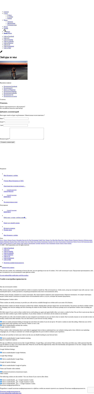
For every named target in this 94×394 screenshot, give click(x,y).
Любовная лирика (88, 240)
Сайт (1, 125)
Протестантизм (62, 241)
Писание (39, 241)
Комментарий (5, 139)
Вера (30, 240)
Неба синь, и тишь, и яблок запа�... (15, 217)
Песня (35, 241)
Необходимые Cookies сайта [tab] (9, 299)
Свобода (5, 243)
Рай (82, 241)
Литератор (75, 240)
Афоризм (9, 240)
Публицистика (69, 241)
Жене (56, 240)
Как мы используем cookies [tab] (8, 287)
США (1, 243)
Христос (62, 243)
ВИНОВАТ (7, 197)
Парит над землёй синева (12, 223)
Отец (29, 241)
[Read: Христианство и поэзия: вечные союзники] (5, 184)
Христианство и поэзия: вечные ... (14, 186)
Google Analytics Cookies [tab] (7, 327)
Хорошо (58, 243)
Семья (14, 243)
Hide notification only (15, 275)
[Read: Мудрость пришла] (5, 226)
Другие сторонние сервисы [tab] (8, 340)
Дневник (48, 240)
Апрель (5, 240)
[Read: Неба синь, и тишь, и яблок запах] (5, 215)
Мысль (16, 241)
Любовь (2, 241)
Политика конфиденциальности (10, 391)
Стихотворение (31, 243)
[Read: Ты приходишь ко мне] (5, 200)
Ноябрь (22, 241)
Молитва (12, 241)
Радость (79, 241)
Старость (26, 243)
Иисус (63, 240)
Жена (54, 240)
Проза (57, 241)
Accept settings (4, 275)
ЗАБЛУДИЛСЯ (8, 191)
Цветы (65, 243)
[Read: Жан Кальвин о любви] (5, 174)
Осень (26, 241)
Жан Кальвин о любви (11, 175)
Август (1, 240)
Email (2, 122)
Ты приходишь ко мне (10, 202)
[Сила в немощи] (14, 8)
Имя (2, 118)
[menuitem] (49, 12)
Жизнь (59, 240)
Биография (19, 240)
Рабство (75, 241)
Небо (19, 241)
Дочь (51, 240)
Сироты (18, 243)
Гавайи (40, 240)
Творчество (43, 243)
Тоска (47, 243)
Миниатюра (6, 241)
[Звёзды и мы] (1, 52)
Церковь (69, 243)
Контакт (71, 240)
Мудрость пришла (9, 228)
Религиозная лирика (88, 241)
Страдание (37, 243)
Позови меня (8, 230)
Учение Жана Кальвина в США (14, 181)
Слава (21, 243)
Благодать (24, 240)
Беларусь (14, 240)
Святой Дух (10, 243)
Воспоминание (35, 240)
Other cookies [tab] (4, 373)
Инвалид (67, 240)
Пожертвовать (44, 241)
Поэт (54, 241)
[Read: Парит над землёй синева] (5, 221)
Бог (28, 240)
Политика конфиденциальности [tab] (10, 385)
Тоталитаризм (52, 243)
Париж (31, 241)
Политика (50, 241)
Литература (81, 240)
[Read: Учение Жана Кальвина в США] (5, 179)
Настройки (24, 275)
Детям (43, 240)
